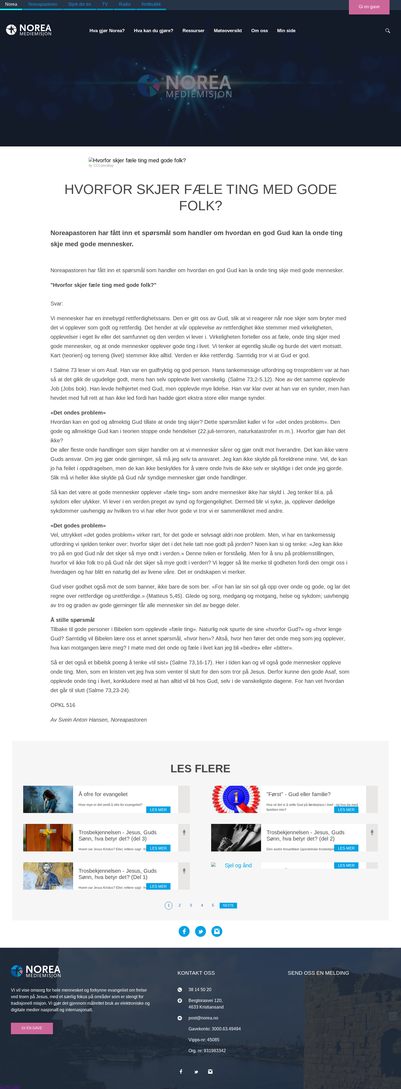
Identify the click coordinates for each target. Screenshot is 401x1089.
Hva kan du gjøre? (153, 30)
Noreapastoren (42, 4)
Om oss (259, 30)
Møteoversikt (228, 30)
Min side (286, 30)
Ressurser (193, 30)
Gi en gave (369, 6)
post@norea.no (203, 1018)
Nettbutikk (151, 4)
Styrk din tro (79, 4)
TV (105, 4)
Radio (125, 4)
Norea (11, 4)
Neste (228, 905)
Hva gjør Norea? (107, 30)
